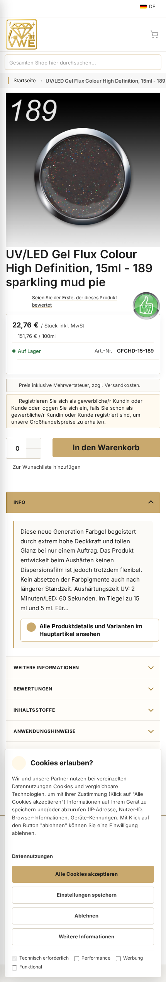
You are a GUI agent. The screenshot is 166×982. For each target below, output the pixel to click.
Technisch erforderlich (44, 958)
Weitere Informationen (46, 667)
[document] (83, 863)
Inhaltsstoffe (34, 710)
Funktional (30, 967)
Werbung (133, 958)
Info (19, 502)
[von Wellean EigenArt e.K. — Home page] (18, 34)
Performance (95, 958)
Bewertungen (33, 689)
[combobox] (75, 62)
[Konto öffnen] (135, 34)
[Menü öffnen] (9, 8)
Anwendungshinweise (45, 731)
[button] (33, 454)
